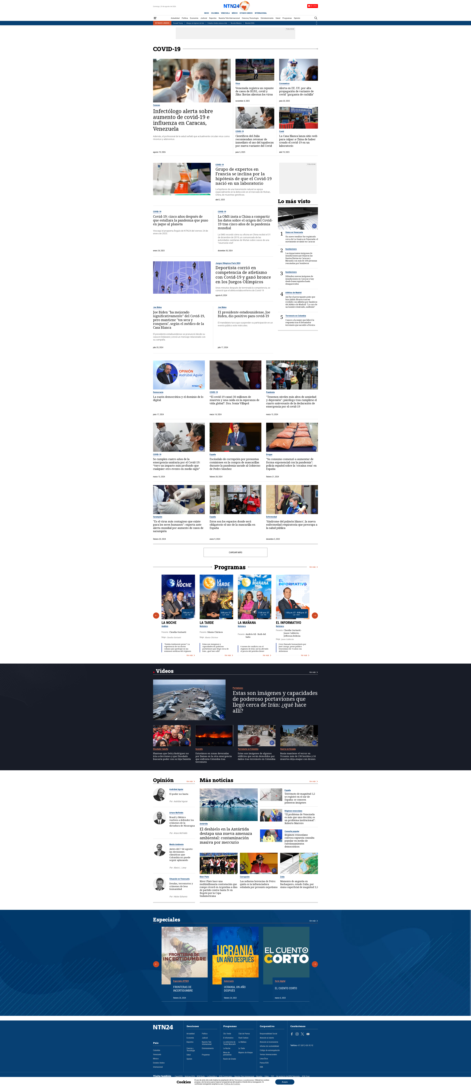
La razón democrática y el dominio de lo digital (178, 398)
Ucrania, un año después (235, 988)
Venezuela (157, 1054)
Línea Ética (264, 1059)
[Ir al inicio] (167, 1031)
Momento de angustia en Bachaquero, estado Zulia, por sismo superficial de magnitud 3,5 (299, 884)
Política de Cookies (232, 1084)
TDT (272, 1076)
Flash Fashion (243, 1038)
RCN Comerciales (225, 1076)
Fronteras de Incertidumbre (183, 988)
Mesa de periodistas (227, 1053)
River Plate (204, 877)
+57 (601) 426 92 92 (305, 1045)
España (213, 454)
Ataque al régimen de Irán (195, 23)
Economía (194, 18)
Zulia (282, 877)
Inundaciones (291, 249)
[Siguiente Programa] (315, 615)
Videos (165, 670)
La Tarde (207, 623)
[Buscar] (316, 18)
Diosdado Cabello (160, 749)
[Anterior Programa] (156, 615)
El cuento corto (286, 988)
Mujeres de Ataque (245, 1052)
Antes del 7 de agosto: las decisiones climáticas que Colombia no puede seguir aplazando (181, 854)
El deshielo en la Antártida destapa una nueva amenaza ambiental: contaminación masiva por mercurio (226, 835)
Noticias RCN (190, 1076)
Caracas (156, 105)
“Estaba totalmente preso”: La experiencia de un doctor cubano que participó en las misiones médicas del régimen (177, 647)
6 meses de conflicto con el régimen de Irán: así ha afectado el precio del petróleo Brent (254, 648)
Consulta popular (292, 831)
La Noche (169, 623)
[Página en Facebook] (291, 1034)
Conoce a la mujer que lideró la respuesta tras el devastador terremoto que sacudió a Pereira (300, 322)
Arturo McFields (176, 812)
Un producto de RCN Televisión (288, 1076)
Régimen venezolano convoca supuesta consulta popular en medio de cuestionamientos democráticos (299, 840)
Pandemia (270, 392)
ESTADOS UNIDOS (246, 13)
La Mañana (247, 623)
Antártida (204, 823)
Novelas (259, 1076)
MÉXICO (235, 13)
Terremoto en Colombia (295, 315)
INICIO (206, 13)
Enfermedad (271, 517)
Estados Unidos (159, 1063)
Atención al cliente (267, 1038)
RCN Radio (201, 1076)
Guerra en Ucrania (288, 749)
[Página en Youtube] (308, 1034)
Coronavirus (284, 83)
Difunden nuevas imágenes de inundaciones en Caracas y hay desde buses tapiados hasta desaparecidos (299, 280)
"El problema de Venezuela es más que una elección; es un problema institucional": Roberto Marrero (300, 819)
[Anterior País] (316, 22)
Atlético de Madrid (293, 292)
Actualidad (175, 18)
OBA (261, 1067)
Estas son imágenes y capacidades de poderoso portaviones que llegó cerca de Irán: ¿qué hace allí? (215, 647)
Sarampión (157, 517)
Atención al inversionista (269, 1042)
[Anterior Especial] (156, 964)
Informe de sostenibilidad (269, 1046)
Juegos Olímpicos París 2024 (228, 263)
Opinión (297, 18)
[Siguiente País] (316, 24)
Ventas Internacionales (268, 1054)
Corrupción (244, 877)
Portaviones (238, 688)
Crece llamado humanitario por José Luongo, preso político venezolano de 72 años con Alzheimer (292, 647)
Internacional (158, 1067)
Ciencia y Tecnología (250, 18)
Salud (278, 18)
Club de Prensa (244, 1034)
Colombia (156, 1050)
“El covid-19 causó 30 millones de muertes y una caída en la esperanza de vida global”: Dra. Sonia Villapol (234, 400)
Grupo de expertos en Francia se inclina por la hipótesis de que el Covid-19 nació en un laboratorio (244, 176)
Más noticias (216, 780)
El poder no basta (178, 793)
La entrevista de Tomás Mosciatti (229, 1043)
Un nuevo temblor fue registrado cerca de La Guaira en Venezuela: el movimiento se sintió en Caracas (301, 239)
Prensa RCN (264, 1063)
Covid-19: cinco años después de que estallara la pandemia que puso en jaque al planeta (180, 220)
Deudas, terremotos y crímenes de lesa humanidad (181, 886)
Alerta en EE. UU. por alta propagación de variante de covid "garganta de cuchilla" (296, 91)
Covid (281, 131)
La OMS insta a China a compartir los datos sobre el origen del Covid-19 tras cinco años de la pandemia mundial (245, 222)
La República (212, 1076)
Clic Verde (227, 1034)
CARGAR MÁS (235, 552)
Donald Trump (178, 23)
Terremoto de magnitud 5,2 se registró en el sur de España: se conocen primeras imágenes (300, 798)
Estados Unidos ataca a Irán (217, 23)
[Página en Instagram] (297, 1034)
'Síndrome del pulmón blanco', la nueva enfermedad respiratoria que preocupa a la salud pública (291, 525)
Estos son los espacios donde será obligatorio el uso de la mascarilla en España (232, 525)
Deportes (212, 18)
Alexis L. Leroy (180, 867)
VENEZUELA (225, 13)
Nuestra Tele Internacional (229, 18)
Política (185, 18)
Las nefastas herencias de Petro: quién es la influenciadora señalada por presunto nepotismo (259, 884)
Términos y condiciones (244, 1080)
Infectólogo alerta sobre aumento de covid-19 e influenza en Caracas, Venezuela (183, 120)
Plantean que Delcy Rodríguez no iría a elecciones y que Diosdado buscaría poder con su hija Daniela (172, 756)
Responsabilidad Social (268, 1034)
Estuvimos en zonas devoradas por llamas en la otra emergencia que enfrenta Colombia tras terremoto (214, 757)
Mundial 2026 (249, 23)
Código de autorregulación (270, 1050)
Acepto (285, 1082)
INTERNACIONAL (261, 13)
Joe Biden (157, 307)
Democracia (158, 392)
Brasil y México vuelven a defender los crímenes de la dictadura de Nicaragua (182, 821)
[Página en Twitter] (302, 1034)
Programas (287, 18)
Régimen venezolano (293, 811)
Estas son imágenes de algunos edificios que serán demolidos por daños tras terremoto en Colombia (256, 756)
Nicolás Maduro (236, 23)
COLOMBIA (215, 13)
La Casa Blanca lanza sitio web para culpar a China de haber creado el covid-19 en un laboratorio (298, 140)
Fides (267, 1076)
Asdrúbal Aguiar (176, 789)
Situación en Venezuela (179, 879)
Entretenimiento (267, 18)
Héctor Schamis (180, 896)
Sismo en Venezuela (294, 232)
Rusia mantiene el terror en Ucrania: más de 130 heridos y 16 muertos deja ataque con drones (298, 756)
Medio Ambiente (176, 844)
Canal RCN (179, 1076)
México (156, 1059)
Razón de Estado (229, 1059)
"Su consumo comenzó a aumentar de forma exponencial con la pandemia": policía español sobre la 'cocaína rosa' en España (291, 463)
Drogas (269, 454)
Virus (238, 83)
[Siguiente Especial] (315, 964)
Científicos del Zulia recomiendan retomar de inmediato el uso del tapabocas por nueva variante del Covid (255, 140)
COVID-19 (240, 131)
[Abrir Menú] (155, 18)
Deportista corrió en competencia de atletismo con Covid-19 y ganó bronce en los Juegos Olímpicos (243, 274)
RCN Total (305, 1076)
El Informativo (288, 623)
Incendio (199, 749)
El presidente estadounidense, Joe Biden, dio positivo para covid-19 (244, 314)
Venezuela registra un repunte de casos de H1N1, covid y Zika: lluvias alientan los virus (255, 91)
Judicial (203, 18)
